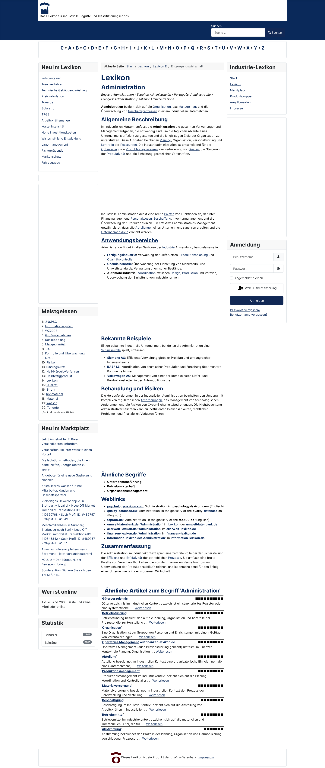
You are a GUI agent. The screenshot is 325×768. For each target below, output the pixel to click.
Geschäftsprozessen (142, 111)
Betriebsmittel (112, 714)
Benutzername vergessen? (248, 314)
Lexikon (52, 380)
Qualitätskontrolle (119, 259)
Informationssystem (59, 326)
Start (233, 78)
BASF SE (113, 367)
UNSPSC (51, 322)
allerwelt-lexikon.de (181, 529)
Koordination (146, 273)
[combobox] (238, 32)
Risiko (50, 362)
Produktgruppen (241, 96)
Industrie (168, 247)
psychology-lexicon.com (125, 506)
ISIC (47, 349)
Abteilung (109, 656)
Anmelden (257, 300)
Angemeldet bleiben (249, 278)
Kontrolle (107, 145)
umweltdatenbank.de (201, 524)
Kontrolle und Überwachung (65, 353)
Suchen (216, 26)
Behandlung (116, 388)
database (210, 511)
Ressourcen (128, 145)
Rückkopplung (55, 340)
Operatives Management (120, 642)
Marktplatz (237, 90)
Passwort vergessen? (245, 310)
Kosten (194, 149)
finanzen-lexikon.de (181, 533)
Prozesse (174, 558)
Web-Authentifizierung (260, 288)
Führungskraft (55, 367)
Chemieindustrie (119, 264)
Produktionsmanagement (121, 671)
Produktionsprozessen (142, 149)
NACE (49, 358)
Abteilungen (143, 227)
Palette (169, 214)
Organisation (162, 106)
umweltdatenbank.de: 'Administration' (135, 524)
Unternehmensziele (114, 232)
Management (187, 106)
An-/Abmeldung (241, 102)
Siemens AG (116, 358)
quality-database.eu (122, 511)
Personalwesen (141, 218)
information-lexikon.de (188, 538)
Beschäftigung (113, 700)
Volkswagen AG (118, 376)
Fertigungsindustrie (121, 255)
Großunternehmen (58, 335)
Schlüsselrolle (111, 350)
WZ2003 (51, 331)
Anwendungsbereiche (129, 240)
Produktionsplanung (193, 255)
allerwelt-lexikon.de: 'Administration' (134, 529)
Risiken (153, 388)
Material (52, 398)
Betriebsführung (114, 613)
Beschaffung (162, 218)
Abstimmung (111, 729)
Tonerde (53, 407)
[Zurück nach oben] (318, 761)
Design (175, 273)
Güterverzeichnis (115, 598)
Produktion (190, 273)
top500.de (115, 520)
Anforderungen (151, 400)
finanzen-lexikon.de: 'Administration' (134, 533)
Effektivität (134, 558)
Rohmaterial (54, 394)
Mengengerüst (55, 344)
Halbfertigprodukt (59, 376)
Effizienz (113, 558)
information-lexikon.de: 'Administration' (136, 538)
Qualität (52, 385)
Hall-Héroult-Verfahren (62, 371)
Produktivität (116, 154)
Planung (165, 140)
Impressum (237, 108)
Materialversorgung (116, 685)
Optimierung (110, 149)
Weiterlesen (143, 608)
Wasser (51, 403)
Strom (50, 389)
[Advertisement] (68, 243)
